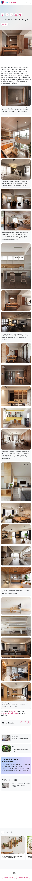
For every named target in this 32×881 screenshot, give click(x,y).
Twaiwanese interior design (10, 713)
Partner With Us (8, 877)
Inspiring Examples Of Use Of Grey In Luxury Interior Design (21, 785)
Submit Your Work (22, 877)
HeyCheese (12, 711)
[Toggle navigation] (28, 2)
